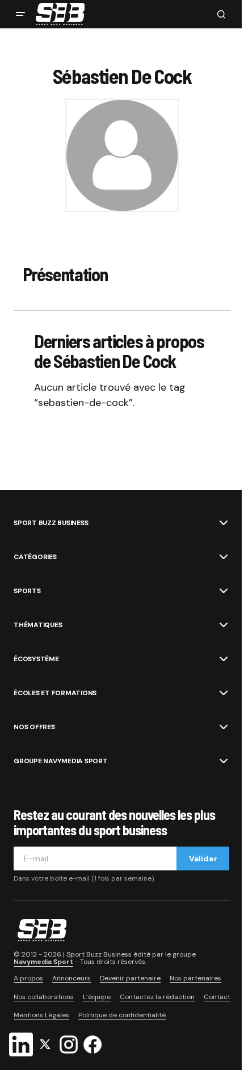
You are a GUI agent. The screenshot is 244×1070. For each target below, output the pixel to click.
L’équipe (97, 996)
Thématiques (38, 625)
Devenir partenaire (130, 978)
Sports (27, 591)
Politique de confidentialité (122, 1015)
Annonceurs (71, 978)
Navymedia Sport (43, 961)
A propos (28, 978)
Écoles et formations (55, 693)
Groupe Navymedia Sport (61, 761)
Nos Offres (34, 727)
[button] (20, 14)
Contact (217, 996)
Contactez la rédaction (157, 996)
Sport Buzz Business (51, 523)
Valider (203, 858)
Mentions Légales (41, 1015)
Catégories (35, 557)
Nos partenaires (195, 978)
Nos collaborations (44, 996)
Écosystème (36, 659)
